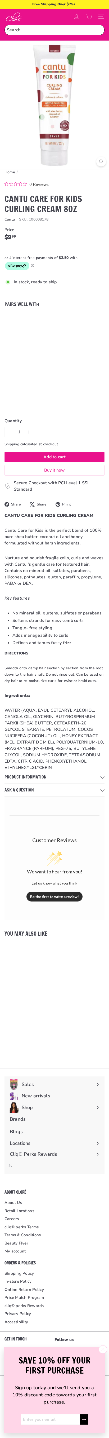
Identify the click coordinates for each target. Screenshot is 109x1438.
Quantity (13, 421)
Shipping (11, 444)
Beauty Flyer (16, 1243)
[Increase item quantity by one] (29, 432)
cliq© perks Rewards (24, 1305)
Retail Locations (19, 1210)
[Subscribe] (84, 1419)
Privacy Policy (17, 1313)
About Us (13, 1202)
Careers (11, 1218)
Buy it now (54, 470)
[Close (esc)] (103, 1349)
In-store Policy (18, 1281)
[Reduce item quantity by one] (9, 432)
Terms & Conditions (22, 1235)
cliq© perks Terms (21, 1227)
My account (15, 1251)
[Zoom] (101, 161)
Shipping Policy (19, 1273)
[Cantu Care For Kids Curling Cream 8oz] (54, 332)
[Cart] (89, 16)
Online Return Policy (24, 1289)
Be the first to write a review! (54, 896)
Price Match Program (24, 1297)
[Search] (99, 30)
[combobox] (54, 30)
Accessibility (16, 1322)
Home (9, 172)
